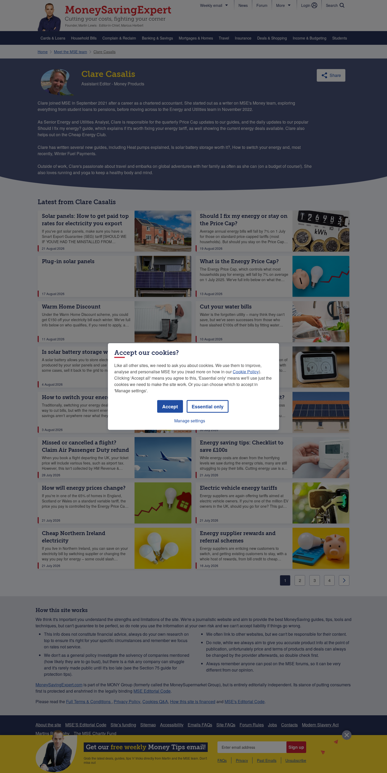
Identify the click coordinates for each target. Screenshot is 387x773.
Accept (170, 406)
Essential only (208, 406)
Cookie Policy (246, 372)
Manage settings (189, 421)
